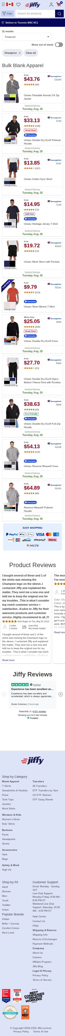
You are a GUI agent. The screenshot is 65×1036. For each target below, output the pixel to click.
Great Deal (30, 130)
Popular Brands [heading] (13, 914)
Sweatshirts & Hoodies (15, 790)
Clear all (31, 52)
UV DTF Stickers (42, 795)
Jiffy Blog (38, 966)
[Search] (59, 13)
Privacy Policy (40, 975)
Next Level (8, 932)
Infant (5, 909)
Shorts (6, 843)
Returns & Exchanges (45, 939)
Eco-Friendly (31, 414)
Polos (5, 795)
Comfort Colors (10, 928)
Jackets (6, 804)
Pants (5, 834)
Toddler (6, 905)
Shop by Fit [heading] (10, 882)
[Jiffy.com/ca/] (32, 760)
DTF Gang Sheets (43, 799)
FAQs (36, 925)
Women (6, 891)
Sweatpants (8, 839)
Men (4, 896)
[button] (7, 14)
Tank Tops (8, 799)
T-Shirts (6, 786)
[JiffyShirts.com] (32, 5)
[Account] (51, 4)
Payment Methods (43, 943)
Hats (4, 854)
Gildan (6, 919)
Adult (5, 886)
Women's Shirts (11, 819)
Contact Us (39, 921)
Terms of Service (42, 979)
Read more (8, 660)
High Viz (6, 869)
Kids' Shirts (8, 823)
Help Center (39, 916)
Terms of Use (40, 1031)
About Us (38, 952)
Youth (5, 900)
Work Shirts (8, 808)
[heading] (32, 292)
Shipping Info (40, 934)
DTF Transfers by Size (45, 790)
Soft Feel (29, 214)
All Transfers (40, 786)
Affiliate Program (42, 961)
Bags (5, 859)
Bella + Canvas (10, 923)
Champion (11, 52)
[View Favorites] (18, 4)
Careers (37, 957)
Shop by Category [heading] (14, 776)
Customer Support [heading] (45, 882)
